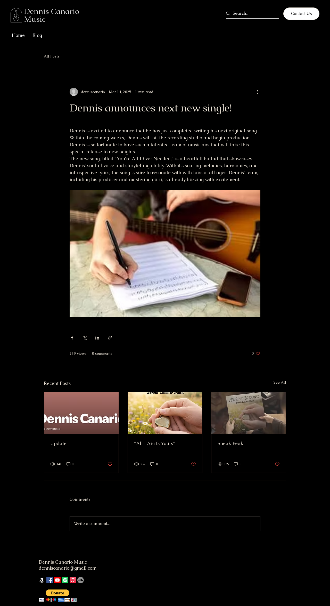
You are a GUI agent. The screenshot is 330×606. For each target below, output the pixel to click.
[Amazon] (42, 580)
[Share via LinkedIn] (97, 337)
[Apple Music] (73, 580)
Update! (59, 443)
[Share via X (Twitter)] (84, 337)
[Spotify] (65, 580)
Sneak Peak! (231, 443)
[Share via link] (110, 337)
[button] (58, 595)
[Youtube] (57, 580)
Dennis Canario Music (63, 562)
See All (280, 382)
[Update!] (81, 413)
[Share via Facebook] (72, 337)
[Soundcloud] (80, 580)
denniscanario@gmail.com (67, 568)
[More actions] (257, 92)
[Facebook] (49, 580)
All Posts (52, 56)
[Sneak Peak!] (248, 413)
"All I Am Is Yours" (154, 443)
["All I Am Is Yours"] (165, 413)
